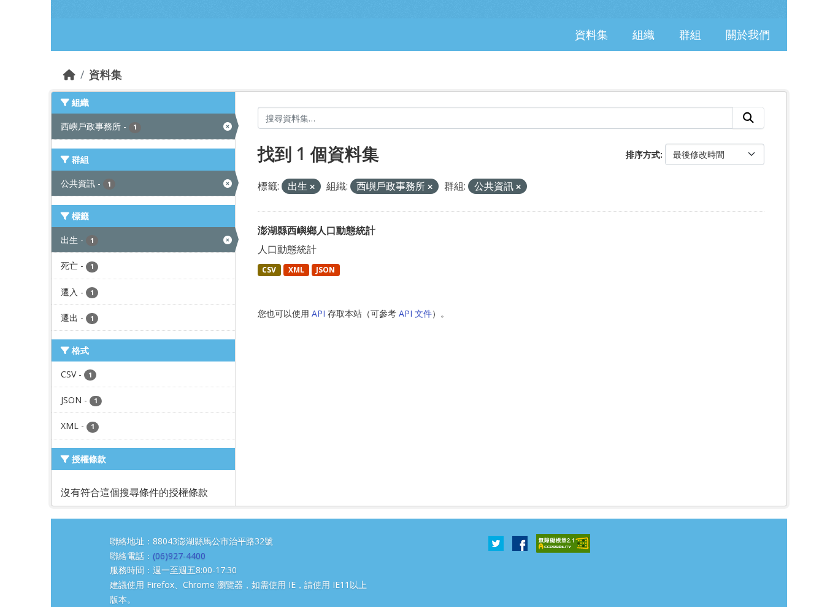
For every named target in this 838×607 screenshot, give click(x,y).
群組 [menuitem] (690, 34)
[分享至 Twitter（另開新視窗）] (496, 542)
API (318, 313)
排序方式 (643, 154)
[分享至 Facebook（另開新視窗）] (520, 542)
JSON (325, 270)
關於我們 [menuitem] (748, 34)
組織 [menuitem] (643, 34)
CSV (269, 270)
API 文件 (415, 313)
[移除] (312, 186)
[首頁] (69, 74)
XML (296, 270)
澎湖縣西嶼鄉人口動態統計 (316, 230)
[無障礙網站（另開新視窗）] (563, 542)
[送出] (748, 118)
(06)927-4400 (179, 556)
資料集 (105, 74)
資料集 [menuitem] (591, 34)
